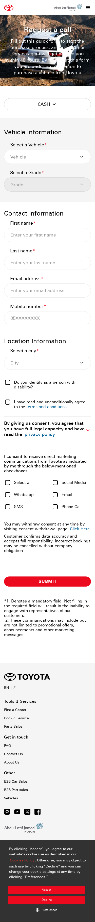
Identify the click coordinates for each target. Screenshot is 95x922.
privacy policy (40, 434)
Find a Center (15, 710)
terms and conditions (46, 406)
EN (6, 688)
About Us (12, 762)
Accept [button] (46, 889)
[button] (46, 910)
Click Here (80, 528)
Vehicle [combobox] (18, 157)
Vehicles (11, 798)
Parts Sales (13, 726)
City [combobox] (14, 362)
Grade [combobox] (16, 184)
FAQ (7, 746)
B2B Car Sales (16, 781)
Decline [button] (47, 900)
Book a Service (16, 718)
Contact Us (13, 754)
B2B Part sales (16, 790)
